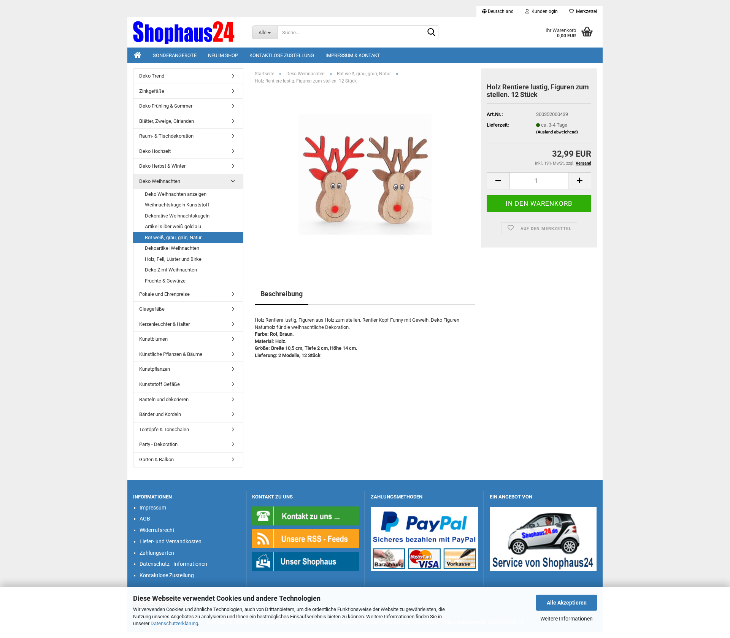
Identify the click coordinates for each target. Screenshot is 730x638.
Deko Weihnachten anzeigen (175, 194)
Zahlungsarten (157, 553)
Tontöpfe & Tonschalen (164, 429)
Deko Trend (151, 76)
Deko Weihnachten (159, 181)
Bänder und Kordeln (160, 414)
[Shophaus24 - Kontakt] (305, 515)
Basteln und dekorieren (164, 399)
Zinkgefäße (151, 91)
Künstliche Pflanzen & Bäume (170, 354)
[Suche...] (431, 33)
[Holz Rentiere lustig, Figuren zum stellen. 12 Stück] (365, 175)
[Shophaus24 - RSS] (305, 538)
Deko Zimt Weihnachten (171, 270)
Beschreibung (281, 294)
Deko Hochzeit (155, 151)
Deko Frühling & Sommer (165, 106)
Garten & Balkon (156, 459)
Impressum (153, 508)
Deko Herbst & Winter (162, 166)
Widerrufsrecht (157, 530)
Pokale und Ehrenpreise (164, 294)
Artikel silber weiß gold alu (173, 226)
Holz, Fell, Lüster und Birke (173, 259)
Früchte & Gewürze (165, 281)
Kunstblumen (153, 339)
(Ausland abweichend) (557, 132)
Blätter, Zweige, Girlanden (166, 121)
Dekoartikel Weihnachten (172, 248)
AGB (145, 519)
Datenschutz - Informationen (173, 564)
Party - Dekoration (158, 444)
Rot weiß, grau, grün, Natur (173, 237)
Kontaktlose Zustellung (281, 55)
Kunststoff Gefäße (159, 384)
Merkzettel (585, 11)
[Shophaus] (305, 561)
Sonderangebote (175, 55)
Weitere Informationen (566, 619)
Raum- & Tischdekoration (166, 136)
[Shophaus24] (187, 32)
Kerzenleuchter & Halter (164, 324)
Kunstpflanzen (154, 369)
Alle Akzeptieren (567, 603)
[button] (497, 11)
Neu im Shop (223, 55)
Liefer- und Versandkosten (171, 541)
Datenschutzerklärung (174, 623)
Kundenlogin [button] (543, 11)
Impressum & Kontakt (352, 55)
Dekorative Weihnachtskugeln (177, 216)
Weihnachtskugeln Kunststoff (177, 205)
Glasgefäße (152, 309)
